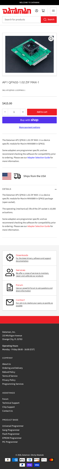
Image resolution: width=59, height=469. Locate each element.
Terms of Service (9, 376)
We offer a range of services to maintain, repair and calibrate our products (32, 274)
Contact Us (7, 411)
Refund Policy (8, 372)
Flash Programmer (11, 434)
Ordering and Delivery (12, 368)
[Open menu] (53, 10)
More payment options (29, 127)
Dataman (26, 455)
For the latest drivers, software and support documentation (33, 259)
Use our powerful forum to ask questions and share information (34, 289)
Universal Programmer (12, 426)
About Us (6, 364)
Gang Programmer (11, 430)
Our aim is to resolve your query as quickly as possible (34, 304)
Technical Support (10, 403)
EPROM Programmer (11, 438)
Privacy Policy (8, 380)
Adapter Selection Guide (38, 157)
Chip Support (8, 407)
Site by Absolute (37, 455)
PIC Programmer (10, 442)
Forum (5, 399)
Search (51, 19)
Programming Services (12, 384)
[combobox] (29, 19)
